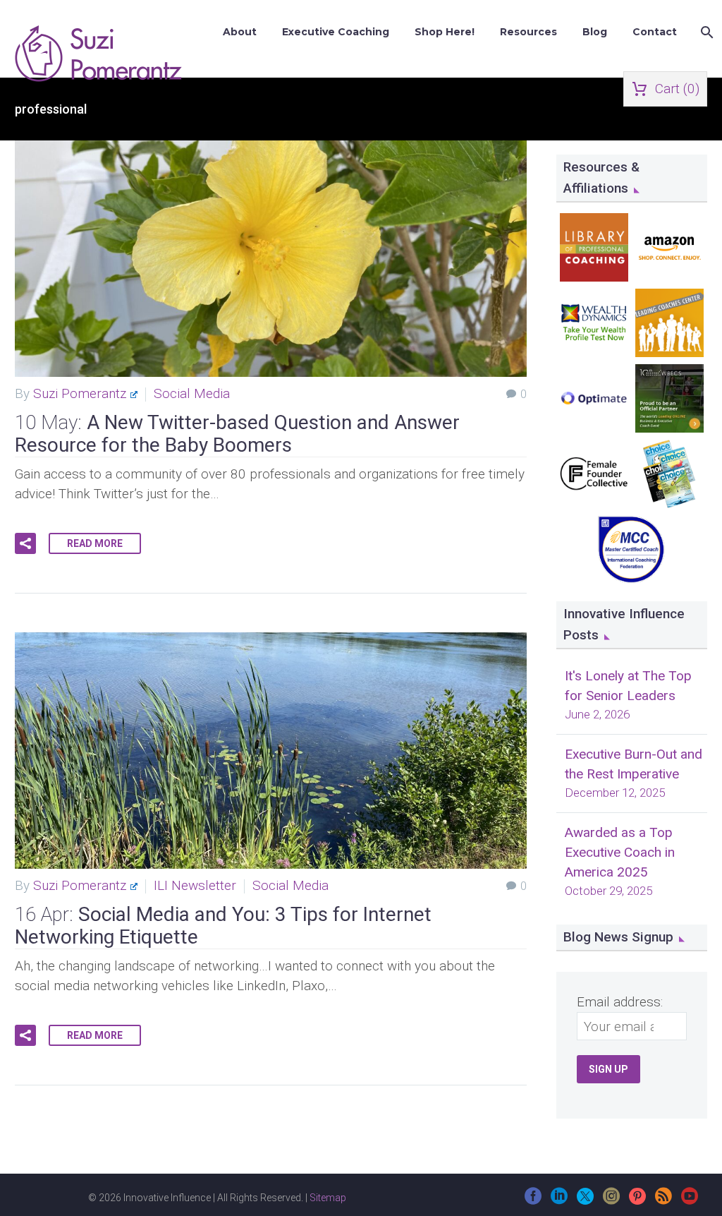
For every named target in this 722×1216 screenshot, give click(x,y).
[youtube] (689, 1201)
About (240, 31)
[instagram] (611, 1201)
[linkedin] (559, 1201)
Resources (528, 31)
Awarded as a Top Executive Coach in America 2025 (620, 852)
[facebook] (533, 1201)
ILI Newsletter (195, 885)
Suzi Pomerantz (79, 393)
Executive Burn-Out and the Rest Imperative (633, 764)
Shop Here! (445, 31)
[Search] (705, 32)
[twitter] (585, 1201)
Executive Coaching (335, 31)
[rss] (663, 1201)
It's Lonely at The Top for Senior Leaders (628, 686)
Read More (95, 543)
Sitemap (328, 1197)
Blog (594, 31)
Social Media (192, 393)
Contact (654, 31)
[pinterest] (637, 1201)
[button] (25, 543)
